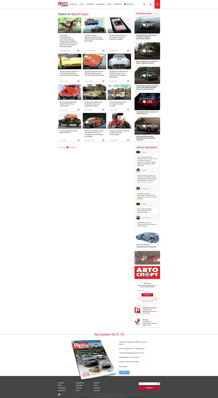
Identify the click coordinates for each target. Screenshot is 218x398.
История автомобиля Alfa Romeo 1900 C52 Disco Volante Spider (68, 104)
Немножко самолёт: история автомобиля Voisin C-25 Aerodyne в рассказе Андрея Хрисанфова (94, 133)
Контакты (97, 388)
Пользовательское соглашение (101, 396)
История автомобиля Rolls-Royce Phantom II (69, 132)
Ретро (85, 98)
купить (124, 372)
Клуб (77, 390)
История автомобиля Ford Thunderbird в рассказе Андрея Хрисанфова (118, 37)
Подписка (118, 4)
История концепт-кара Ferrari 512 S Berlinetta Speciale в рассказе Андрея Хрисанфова (69, 73)
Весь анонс (123, 366)
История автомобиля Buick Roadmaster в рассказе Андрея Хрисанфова (93, 104)
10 (74, 147)
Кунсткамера (62, 31)
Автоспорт (62, 390)
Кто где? (78, 388)
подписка (149, 388)
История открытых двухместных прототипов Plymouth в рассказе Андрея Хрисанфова (94, 38)
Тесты (81, 4)
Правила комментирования (117, 396)
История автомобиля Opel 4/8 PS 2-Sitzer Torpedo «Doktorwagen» (119, 132)
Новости (73, 4)
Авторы (96, 383)
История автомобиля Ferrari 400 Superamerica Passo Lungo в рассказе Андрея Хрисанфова (118, 74)
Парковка (79, 385)
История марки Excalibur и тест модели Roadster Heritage (118, 104)
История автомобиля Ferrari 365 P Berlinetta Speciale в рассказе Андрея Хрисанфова (94, 73)
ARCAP (109, 4)
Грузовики (90, 4)
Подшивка (100, 4)
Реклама (97, 390)
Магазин (130, 4)
